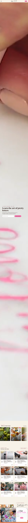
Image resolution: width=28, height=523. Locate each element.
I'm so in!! (21, 517)
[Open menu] (1, 1)
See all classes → (23, 448)
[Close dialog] (26, 508)
